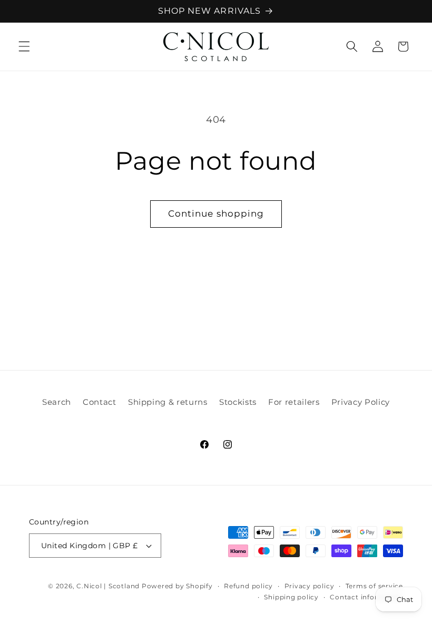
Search (56, 402)
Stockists (238, 402)
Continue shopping (216, 213)
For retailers (294, 402)
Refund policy (248, 586)
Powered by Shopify (177, 586)
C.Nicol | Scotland (109, 586)
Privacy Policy (360, 402)
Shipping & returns (168, 402)
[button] (24, 46)
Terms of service (374, 586)
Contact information (366, 597)
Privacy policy (309, 586)
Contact (99, 402)
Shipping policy (291, 597)
